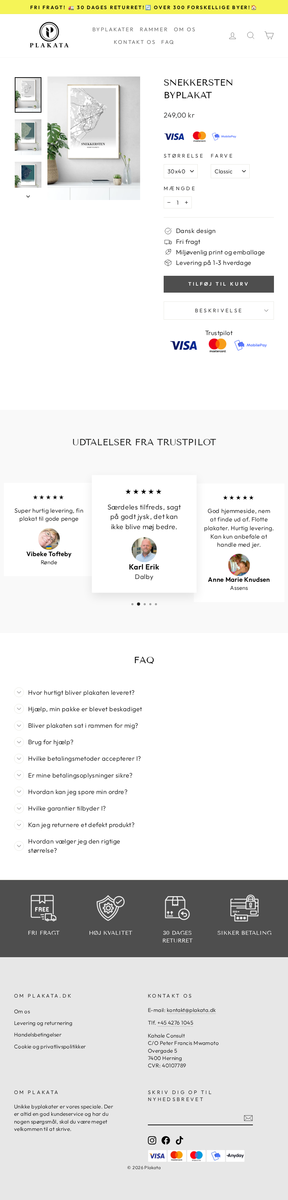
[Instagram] (152, 1140)
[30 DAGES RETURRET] (177, 908)
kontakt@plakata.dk (191, 1010)
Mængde (180, 188)
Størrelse (184, 156)
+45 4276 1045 (175, 1022)
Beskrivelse (219, 310)
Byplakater (113, 29)
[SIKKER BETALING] (244, 908)
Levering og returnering (43, 1023)
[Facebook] (166, 1140)
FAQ (168, 42)
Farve (222, 156)
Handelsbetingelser (37, 1034)
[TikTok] (179, 1140)
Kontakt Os (135, 42)
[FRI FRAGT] (43, 908)
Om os (185, 29)
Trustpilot (219, 333)
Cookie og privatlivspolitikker (50, 1046)
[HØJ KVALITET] (110, 908)
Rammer (154, 29)
